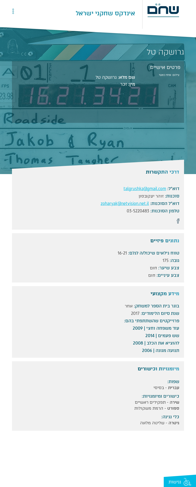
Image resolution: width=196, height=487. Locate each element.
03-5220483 (138, 211)
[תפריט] (24, 13)
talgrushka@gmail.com (145, 188)
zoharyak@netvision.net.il (125, 203)
